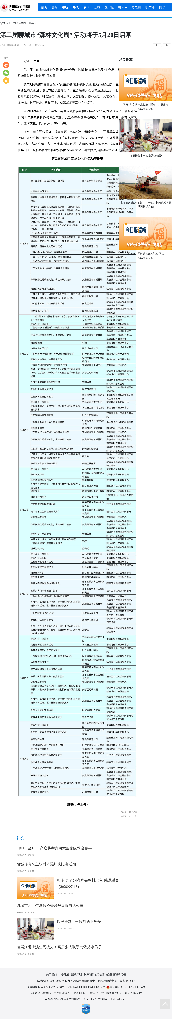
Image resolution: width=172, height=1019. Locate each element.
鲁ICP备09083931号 (94, 986)
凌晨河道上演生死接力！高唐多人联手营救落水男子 (59, 947)
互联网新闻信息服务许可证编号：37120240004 (54, 986)
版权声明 (76, 974)
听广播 (150, 7)
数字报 (109, 7)
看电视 (136, 7)
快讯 (86, 7)
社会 (31, 23)
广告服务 (64, 974)
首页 (44, 7)
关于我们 (51, 974)
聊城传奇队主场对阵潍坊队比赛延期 (46, 864)
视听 (65, 7)
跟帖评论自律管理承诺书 (111, 974)
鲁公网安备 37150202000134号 (127, 986)
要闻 (55, 7)
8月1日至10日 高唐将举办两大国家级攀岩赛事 (54, 848)
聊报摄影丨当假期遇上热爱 (146, 155)
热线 (76, 7)
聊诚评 (122, 7)
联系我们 (89, 974)
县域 (97, 7)
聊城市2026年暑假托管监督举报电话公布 (50, 905)
